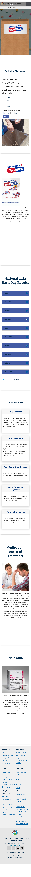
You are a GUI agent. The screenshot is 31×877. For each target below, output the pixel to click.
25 (8, 113)
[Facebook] (9, 848)
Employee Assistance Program (22, 776)
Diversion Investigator (6, 776)
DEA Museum (6, 763)
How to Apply (6, 787)
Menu (28, 4)
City (9, 103)
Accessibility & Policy (20, 795)
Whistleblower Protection (20, 818)
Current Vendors (7, 799)
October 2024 (8, 319)
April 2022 (7, 363)
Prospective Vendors (8, 802)
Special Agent (6, 772)
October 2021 (8, 372)
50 (12, 113)
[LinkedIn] (17, 848)
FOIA (17, 779)
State (8, 106)
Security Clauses (7, 804)
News (17, 765)
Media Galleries (20, 785)
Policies (18, 791)
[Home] (3, 4)
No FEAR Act (19, 804)
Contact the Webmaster (15, 857)
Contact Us (5, 760)
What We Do (19, 749)
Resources (19, 769)
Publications (19, 782)
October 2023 (8, 337)
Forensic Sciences (21, 752)
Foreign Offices (7, 758)
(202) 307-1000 (15, 855)
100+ (16, 113)
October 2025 (8, 302)
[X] (13, 848)
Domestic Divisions (8, 755)
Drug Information (21, 772)
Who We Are (6, 749)
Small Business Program (7, 811)
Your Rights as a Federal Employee (21, 822)
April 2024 (7, 328)
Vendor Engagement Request (8, 816)
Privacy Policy (20, 806)
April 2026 (7, 293)
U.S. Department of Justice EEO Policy (21, 810)
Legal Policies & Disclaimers (20, 800)
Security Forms (7, 807)
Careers (4, 769)
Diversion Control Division (21, 761)
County (8, 100)
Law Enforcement (21, 755)
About (4, 752)
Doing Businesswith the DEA (7, 792)
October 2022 (8, 354)
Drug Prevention (20, 758)
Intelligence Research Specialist (8, 783)
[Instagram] (22, 848)
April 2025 (7, 310)
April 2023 (7, 345)
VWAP (17, 787)
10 (4, 113)
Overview (5, 796)
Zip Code (8, 97)
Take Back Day (10, 4)
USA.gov (18, 814)
